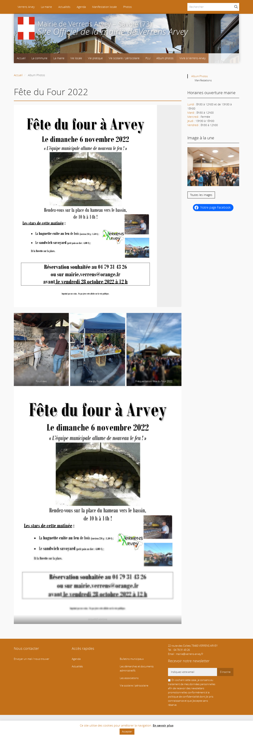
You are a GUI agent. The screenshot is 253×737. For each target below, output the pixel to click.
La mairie (46, 7)
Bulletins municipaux (132, 659)
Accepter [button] (127, 731)
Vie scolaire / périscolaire (124, 58)
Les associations (129, 678)
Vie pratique (95, 58)
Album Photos (199, 76)
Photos (127, 7)
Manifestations (203, 80)
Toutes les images (201, 195)
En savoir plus (163, 725)
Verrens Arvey (26, 7)
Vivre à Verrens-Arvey (192, 58)
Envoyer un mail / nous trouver (31, 659)
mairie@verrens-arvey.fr (189, 654)
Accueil (21, 58)
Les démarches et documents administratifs (137, 668)
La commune (39, 58)
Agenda (81, 7)
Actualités (64, 7)
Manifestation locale (104, 7)
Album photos (165, 58)
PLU (147, 58)
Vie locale (76, 58)
